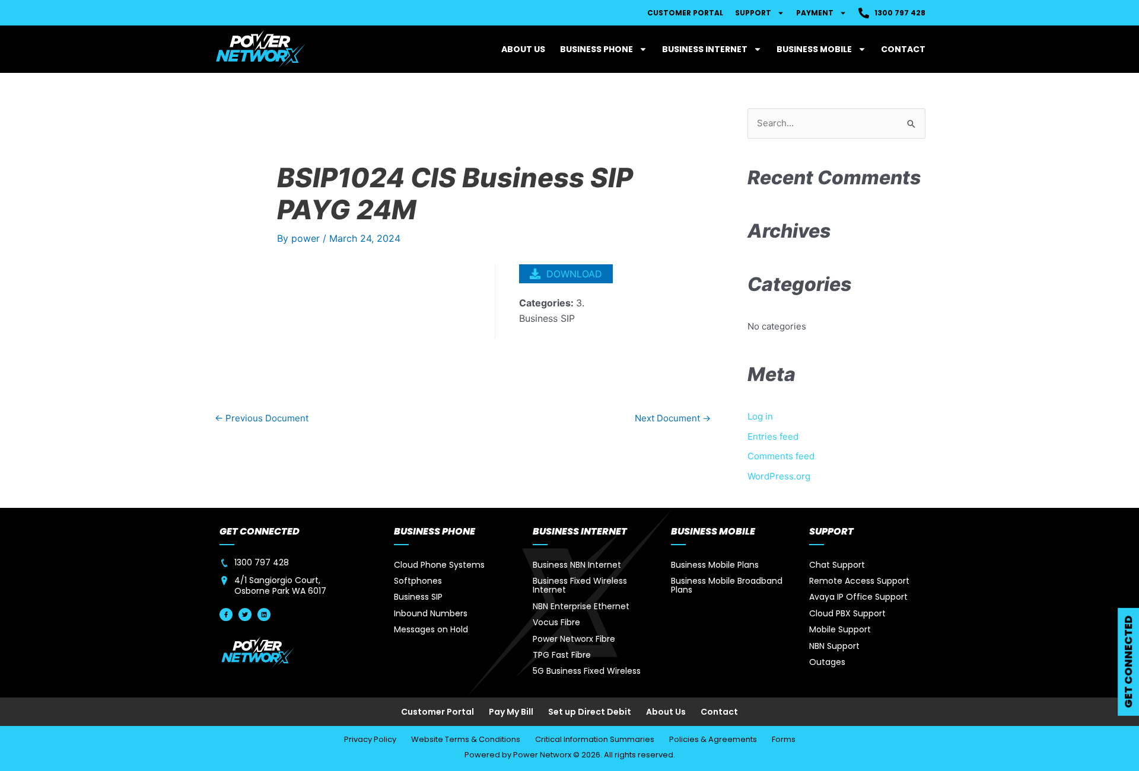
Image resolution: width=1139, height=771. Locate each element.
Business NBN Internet (577, 565)
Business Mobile (814, 49)
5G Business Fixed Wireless (587, 671)
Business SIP (418, 597)
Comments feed (781, 456)
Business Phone (596, 49)
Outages (827, 662)
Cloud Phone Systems (439, 565)
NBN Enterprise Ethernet (581, 606)
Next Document (673, 418)
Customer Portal (685, 13)
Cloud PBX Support (847, 613)
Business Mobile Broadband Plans (726, 585)
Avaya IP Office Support (858, 597)
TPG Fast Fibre (562, 655)
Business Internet (704, 49)
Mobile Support (840, 629)
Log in (760, 416)
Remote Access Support (859, 581)
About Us (523, 49)
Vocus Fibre (556, 622)
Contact (903, 49)
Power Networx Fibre (574, 639)
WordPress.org (778, 476)
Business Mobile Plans (715, 565)
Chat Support (837, 565)
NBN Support (834, 646)
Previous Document (261, 418)
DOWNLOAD (574, 274)
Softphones (418, 581)
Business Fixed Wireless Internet (580, 585)
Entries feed (772, 436)
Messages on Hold (431, 629)
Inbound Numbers (430, 613)
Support (753, 13)
